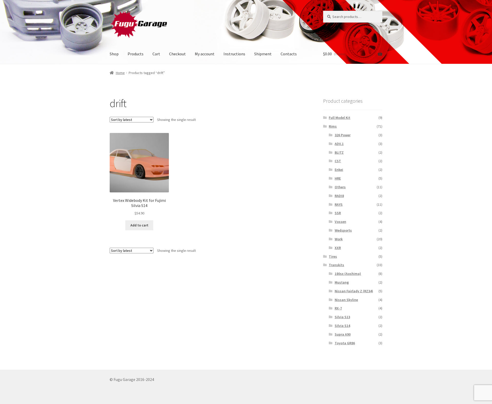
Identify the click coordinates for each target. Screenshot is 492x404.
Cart (156, 53)
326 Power (343, 135)
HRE (338, 178)
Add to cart (139, 225)
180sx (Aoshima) (348, 273)
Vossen (340, 221)
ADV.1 (339, 143)
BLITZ (339, 152)
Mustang (342, 282)
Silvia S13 (342, 317)
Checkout (177, 53)
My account (204, 53)
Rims (333, 126)
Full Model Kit (339, 117)
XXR (338, 247)
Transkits (336, 265)
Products (136, 53)
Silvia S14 (342, 325)
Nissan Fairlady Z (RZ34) (354, 291)
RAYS (339, 204)
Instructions (234, 53)
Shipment (263, 53)
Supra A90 (343, 334)
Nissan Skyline (346, 299)
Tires (333, 256)
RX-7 (338, 308)
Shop (114, 53)
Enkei (339, 169)
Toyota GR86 (345, 343)
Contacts (289, 53)
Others (340, 187)
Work (339, 239)
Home (120, 72)
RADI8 (339, 195)
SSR (338, 213)
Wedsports (343, 230)
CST (338, 161)
